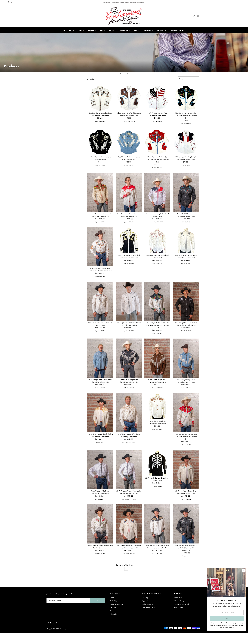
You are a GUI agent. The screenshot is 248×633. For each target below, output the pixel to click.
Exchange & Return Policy (182, 604)
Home (117, 74)
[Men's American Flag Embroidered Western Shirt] (157, 192)
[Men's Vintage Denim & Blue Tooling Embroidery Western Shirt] (100, 358)
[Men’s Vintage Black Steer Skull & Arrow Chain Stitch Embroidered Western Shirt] (186, 523)
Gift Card (113, 607)
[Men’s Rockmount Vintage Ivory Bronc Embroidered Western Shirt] (129, 523)
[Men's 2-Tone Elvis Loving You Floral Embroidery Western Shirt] (129, 192)
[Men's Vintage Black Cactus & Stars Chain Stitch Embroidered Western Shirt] (157, 301)
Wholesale (113, 614)
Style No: (97, 121)
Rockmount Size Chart (117, 604)
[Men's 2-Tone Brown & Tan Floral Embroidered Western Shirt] (100, 192)
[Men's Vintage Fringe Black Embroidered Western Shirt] (129, 358)
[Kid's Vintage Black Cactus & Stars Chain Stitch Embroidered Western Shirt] (186, 98)
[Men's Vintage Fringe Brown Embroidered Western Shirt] (157, 358)
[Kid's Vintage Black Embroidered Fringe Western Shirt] (100, 142)
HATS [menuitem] (111, 30)
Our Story (145, 598)
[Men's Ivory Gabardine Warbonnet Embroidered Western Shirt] (186, 240)
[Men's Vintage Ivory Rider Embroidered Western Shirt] (157, 406)
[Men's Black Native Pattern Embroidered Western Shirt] (186, 192)
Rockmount (63, 629)
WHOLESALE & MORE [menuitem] (177, 30)
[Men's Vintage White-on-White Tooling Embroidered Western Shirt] (129, 469)
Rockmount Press (147, 604)
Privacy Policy (178, 598)
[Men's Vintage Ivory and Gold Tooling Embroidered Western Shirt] (100, 412)
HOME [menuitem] (136, 30)
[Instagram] (8, 2)
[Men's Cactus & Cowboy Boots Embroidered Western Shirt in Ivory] (100, 246)
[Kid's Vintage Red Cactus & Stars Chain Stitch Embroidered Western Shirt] (157, 142)
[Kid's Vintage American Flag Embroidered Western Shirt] (157, 98)
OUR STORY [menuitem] (161, 30)
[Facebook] (6, 2)
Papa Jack (145, 601)
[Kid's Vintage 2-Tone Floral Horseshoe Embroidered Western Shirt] (129, 98)
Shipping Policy (179, 601)
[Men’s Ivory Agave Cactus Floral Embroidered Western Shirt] (186, 469)
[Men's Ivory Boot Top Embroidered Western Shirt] (157, 240)
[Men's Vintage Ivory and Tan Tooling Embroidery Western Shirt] (129, 412)
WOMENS (91, 30)
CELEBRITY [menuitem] (147, 30)
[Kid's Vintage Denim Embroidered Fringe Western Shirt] (129, 142)
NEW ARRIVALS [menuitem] (68, 30)
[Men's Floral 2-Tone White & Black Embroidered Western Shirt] (129, 240)
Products (122, 74)
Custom (112, 611)
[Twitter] (11, 2)
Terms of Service (179, 607)
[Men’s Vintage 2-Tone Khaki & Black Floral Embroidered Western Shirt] (157, 523)
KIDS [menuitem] (101, 30)
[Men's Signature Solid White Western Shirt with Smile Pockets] (129, 301)
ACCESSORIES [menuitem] (123, 30)
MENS (80, 30)
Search (112, 598)
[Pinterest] (14, 2)
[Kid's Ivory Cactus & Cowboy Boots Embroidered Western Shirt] (100, 98)
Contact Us (113, 601)
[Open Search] (190, 16)
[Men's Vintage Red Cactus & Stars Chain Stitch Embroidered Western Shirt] (186, 412)
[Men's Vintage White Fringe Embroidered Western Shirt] (100, 469)
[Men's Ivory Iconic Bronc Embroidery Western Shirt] (100, 301)
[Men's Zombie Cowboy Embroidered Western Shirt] (157, 463)
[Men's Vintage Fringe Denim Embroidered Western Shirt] (186, 358)
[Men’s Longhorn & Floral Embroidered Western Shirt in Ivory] (100, 523)
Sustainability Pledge (148, 607)
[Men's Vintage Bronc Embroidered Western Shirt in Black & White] (186, 301)
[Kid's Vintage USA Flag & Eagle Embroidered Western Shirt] (186, 142)
